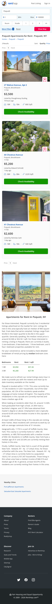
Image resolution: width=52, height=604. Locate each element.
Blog (29, 528)
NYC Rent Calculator (35, 532)
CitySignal (7, 567)
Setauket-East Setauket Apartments (17, 491)
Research (7, 551)
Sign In (47, 3)
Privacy (6, 532)
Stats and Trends (10, 555)
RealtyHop (8, 536)
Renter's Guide (33, 524)
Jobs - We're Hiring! (35, 555)
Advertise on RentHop (36, 551)
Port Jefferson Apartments (14, 487)
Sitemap (7, 563)
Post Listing (36, 3)
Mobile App (8, 559)
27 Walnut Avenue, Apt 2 (15, 85)
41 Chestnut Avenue (13, 224)
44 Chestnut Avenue (13, 154)
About (6, 520)
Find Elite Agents (34, 520)
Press (6, 524)
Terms (6, 528)
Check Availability (26, 111)
